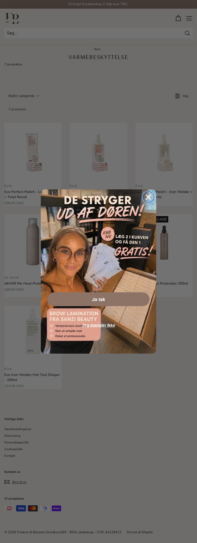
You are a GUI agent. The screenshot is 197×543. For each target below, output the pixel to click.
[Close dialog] (148, 197)
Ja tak (98, 299)
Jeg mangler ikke (98, 325)
